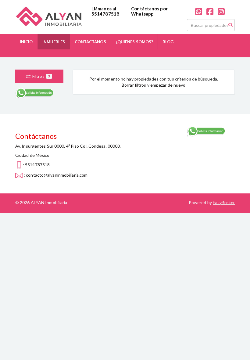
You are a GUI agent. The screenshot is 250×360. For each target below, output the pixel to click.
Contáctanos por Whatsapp (149, 11)
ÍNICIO (26, 41)
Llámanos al (103, 8)
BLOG (167, 41)
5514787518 (105, 13)
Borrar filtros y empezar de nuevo (153, 85)
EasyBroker (224, 202)
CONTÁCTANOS (90, 41)
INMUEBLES (53, 41)
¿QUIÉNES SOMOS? (134, 41)
